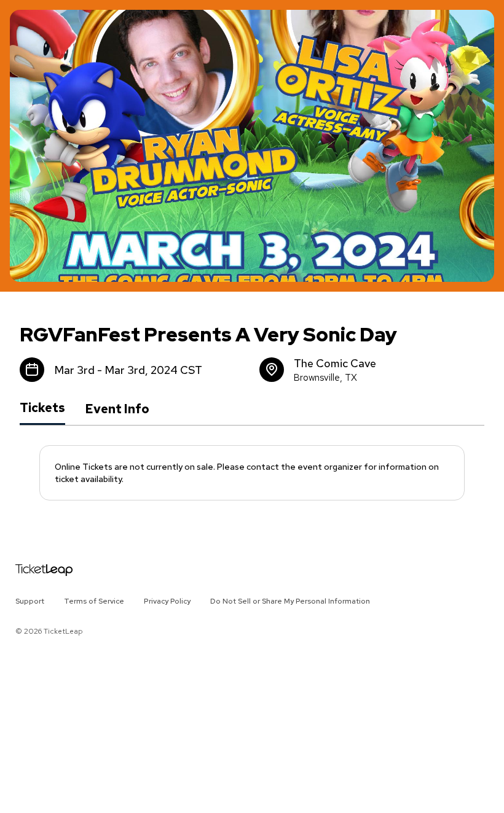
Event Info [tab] (117, 409)
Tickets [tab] (42, 408)
